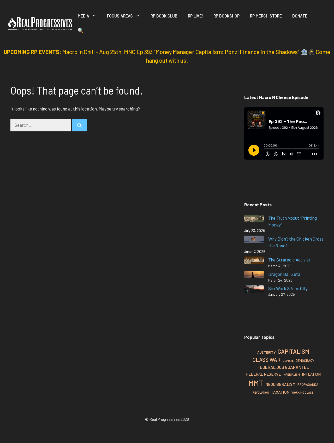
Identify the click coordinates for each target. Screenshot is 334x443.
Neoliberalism (280, 384)
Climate (288, 360)
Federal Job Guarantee (283, 367)
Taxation (280, 391)
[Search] (79, 125)
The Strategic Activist (289, 259)
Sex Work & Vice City (288, 288)
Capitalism (293, 351)
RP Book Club (164, 16)
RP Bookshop (226, 16)
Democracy (305, 360)
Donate (299, 16)
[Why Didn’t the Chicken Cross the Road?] (254, 240)
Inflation (311, 374)
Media (83, 16)
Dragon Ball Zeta (284, 274)
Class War (267, 359)
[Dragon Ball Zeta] (254, 275)
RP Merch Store (266, 16)
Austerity (266, 352)
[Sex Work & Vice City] (254, 289)
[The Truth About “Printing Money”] (254, 219)
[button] (80, 31)
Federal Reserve (263, 374)
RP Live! (195, 16)
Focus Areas (120, 16)
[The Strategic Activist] (254, 261)
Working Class (302, 392)
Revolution (261, 392)
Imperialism (291, 374)
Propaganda (307, 384)
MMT (255, 382)
